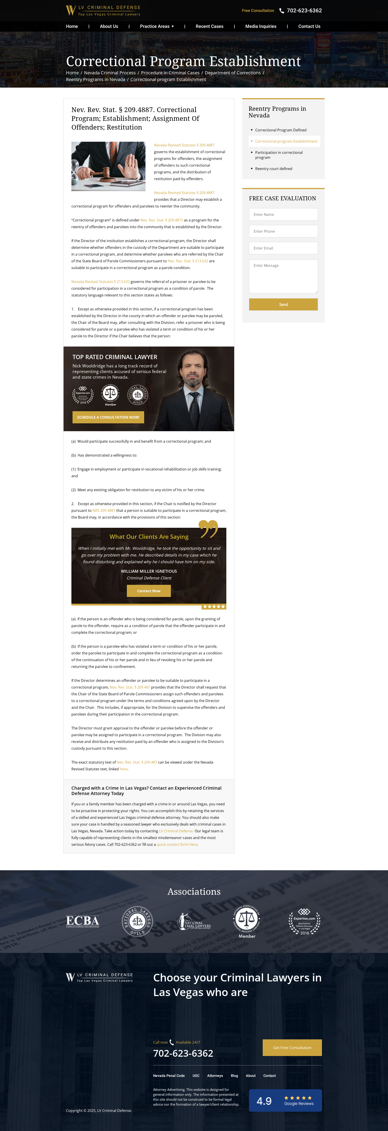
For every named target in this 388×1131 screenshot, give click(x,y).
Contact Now (149, 590)
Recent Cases (209, 26)
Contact (269, 1075)
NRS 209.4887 (104, 510)
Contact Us (309, 26)
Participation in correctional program (279, 155)
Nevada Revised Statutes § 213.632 (100, 281)
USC (196, 1075)
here (124, 769)
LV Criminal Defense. (176, 830)
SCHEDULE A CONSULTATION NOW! (108, 417)
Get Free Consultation (292, 1047)
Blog (234, 1075)
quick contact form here (177, 844)
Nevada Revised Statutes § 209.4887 (184, 145)
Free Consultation (258, 11)
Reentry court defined (273, 168)
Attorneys (215, 1075)
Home (72, 26)
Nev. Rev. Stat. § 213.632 (188, 260)
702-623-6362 (183, 1053)
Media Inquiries (260, 26)
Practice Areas (155, 26)
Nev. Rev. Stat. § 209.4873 (162, 220)
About (251, 1075)
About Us (109, 26)
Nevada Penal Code (169, 1075)
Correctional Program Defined (280, 130)
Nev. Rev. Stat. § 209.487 (130, 687)
